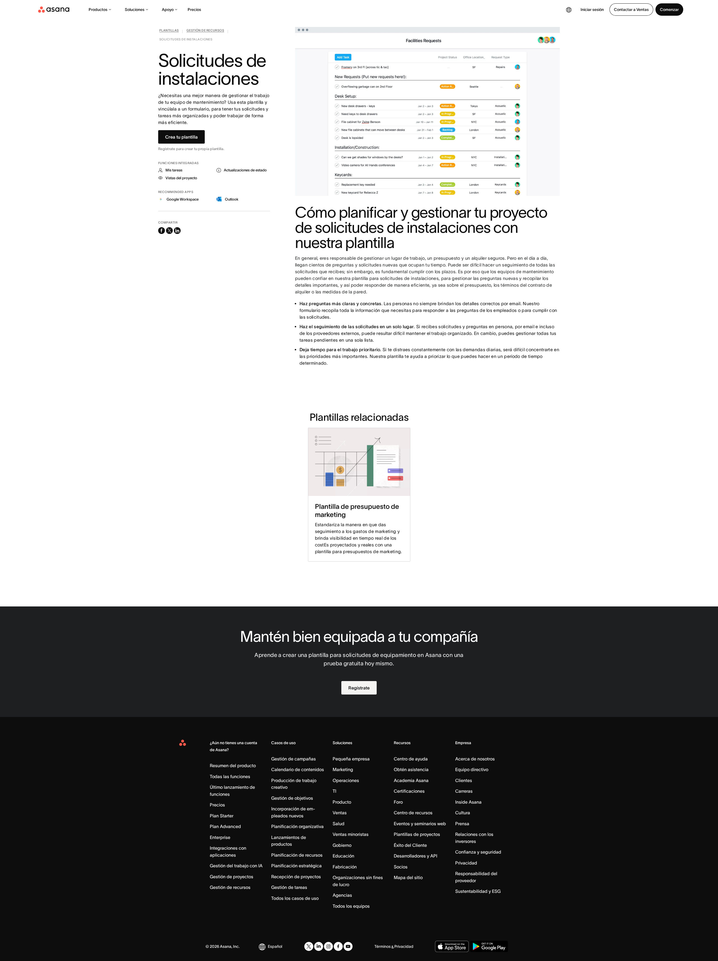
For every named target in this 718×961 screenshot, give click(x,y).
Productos (98, 9)
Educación (343, 855)
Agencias (342, 895)
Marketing (343, 769)
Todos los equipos (351, 906)
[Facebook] (338, 946)
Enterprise (220, 837)
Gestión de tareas (289, 887)
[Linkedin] (318, 946)
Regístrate (359, 687)
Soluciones (134, 9)
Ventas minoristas (351, 834)
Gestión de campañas (293, 758)
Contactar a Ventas (631, 9)
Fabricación (345, 866)
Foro (398, 801)
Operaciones (346, 780)
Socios (401, 866)
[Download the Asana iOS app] (452, 946)
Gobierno (342, 845)
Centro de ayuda (411, 758)
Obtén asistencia (411, 769)
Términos (382, 946)
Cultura (462, 812)
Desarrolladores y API (415, 855)
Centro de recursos (413, 812)
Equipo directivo (471, 769)
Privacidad (466, 862)
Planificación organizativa (297, 826)
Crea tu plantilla (181, 136)
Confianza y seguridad (478, 851)
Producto (342, 801)
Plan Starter (221, 815)
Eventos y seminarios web (420, 823)
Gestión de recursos (230, 887)
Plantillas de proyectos (417, 834)
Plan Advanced (225, 826)
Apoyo (168, 9)
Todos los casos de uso (295, 898)
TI (334, 791)
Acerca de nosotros (475, 758)
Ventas (340, 812)
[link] (169, 31)
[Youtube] (348, 946)
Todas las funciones (230, 776)
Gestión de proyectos (231, 876)
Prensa (462, 823)
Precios (194, 9)
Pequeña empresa (351, 758)
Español (275, 946)
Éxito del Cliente (410, 845)
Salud (338, 823)
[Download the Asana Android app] (489, 946)
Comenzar (669, 9)
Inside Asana (468, 801)
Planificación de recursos (297, 854)
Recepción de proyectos (296, 876)
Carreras (464, 791)
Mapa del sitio (408, 877)
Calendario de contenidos (297, 769)
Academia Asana (411, 780)
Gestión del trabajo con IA (236, 865)
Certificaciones (409, 791)
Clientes (463, 780)
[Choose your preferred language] (569, 9)
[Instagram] (328, 946)
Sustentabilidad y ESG (478, 891)
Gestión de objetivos (292, 798)
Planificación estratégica (296, 865)
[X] (308, 946)
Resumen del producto (233, 765)
